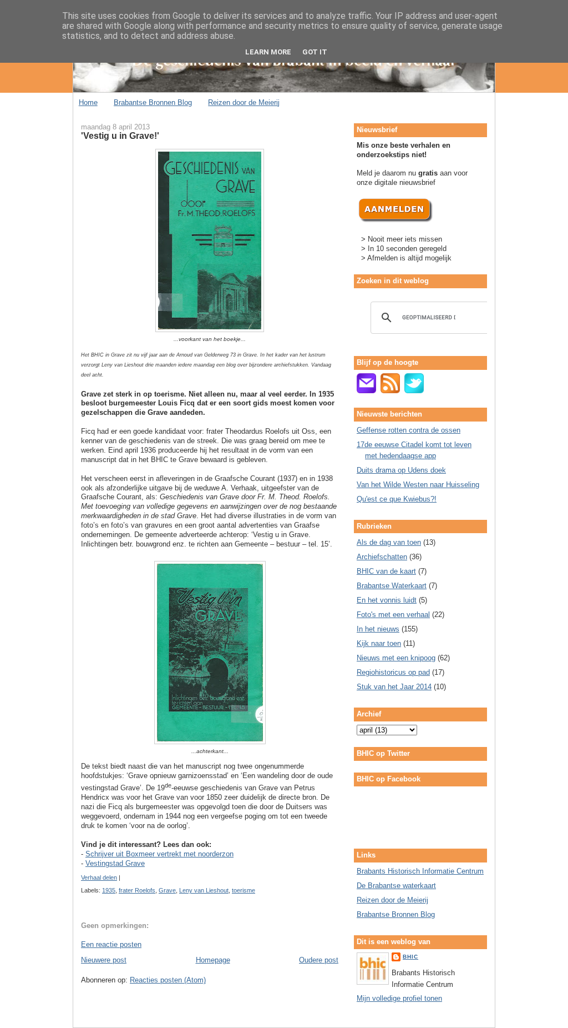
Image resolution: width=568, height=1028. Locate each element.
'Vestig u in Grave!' (120, 136)
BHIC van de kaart (386, 571)
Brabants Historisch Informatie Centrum (420, 871)
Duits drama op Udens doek (401, 470)
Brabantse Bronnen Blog (153, 102)
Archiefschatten (382, 557)
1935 (108, 890)
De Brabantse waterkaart (396, 885)
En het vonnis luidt (387, 600)
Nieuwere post (103, 960)
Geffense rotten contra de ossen (408, 430)
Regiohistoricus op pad (393, 672)
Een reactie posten (111, 944)
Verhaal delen (99, 877)
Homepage (213, 960)
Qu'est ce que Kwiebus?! (397, 499)
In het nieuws (378, 629)
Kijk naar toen (379, 643)
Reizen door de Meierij (244, 102)
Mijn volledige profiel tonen (399, 998)
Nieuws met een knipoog (396, 658)
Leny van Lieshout (204, 890)
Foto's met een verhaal (393, 614)
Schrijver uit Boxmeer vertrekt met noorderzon (159, 854)
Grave (167, 890)
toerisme (243, 890)
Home (88, 102)
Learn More (268, 52)
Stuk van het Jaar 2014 (394, 687)
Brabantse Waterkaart (392, 585)
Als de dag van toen (389, 542)
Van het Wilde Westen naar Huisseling (418, 484)
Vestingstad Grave (115, 863)
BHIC (410, 957)
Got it (314, 52)
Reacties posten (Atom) (168, 980)
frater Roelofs (137, 890)
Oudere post (318, 960)
